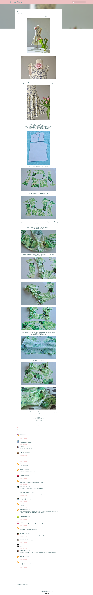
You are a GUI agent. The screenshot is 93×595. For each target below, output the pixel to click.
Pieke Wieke (22, 509)
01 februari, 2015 (26, 556)
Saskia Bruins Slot (23, 527)
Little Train (22, 498)
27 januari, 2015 (25, 434)
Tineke (21, 446)
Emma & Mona (16, 2)
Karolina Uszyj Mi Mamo (24, 492)
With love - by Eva (23, 516)
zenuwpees (22, 533)
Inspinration (22, 452)
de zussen (22, 561)
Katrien (21, 434)
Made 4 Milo (22, 550)
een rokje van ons (39, 80)
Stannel (21, 463)
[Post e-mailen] (17, 428)
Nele (21, 440)
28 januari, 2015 (27, 509)
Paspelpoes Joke (23, 521)
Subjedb (21, 469)
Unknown (22, 556)
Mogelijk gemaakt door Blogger (47, 591)
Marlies (21, 480)
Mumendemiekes (23, 544)
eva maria (22, 475)
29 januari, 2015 (29, 539)
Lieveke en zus (22, 486)
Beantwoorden (23, 438)
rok (38, 425)
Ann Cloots (22, 503)
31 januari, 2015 (27, 550)
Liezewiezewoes (23, 539)
